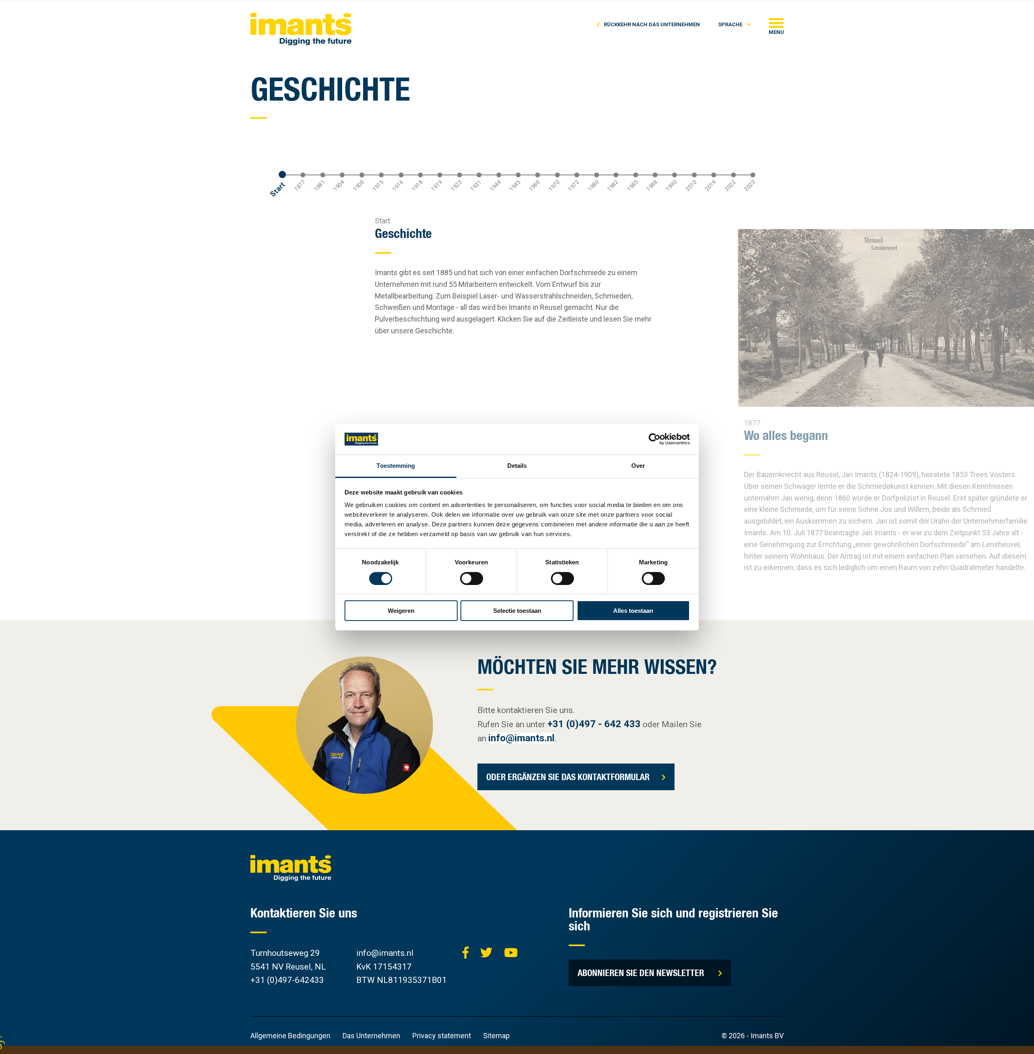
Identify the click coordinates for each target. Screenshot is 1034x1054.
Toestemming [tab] (395, 465)
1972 (573, 185)
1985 (632, 185)
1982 (612, 185)
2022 (730, 185)
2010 (691, 185)
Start (277, 189)
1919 (436, 185)
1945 (514, 185)
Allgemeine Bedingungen (290, 1035)
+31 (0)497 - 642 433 (594, 724)
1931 (476, 185)
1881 (319, 185)
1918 (417, 185)
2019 (710, 185)
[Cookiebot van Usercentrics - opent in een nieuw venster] (654, 439)
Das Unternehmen (371, 1035)
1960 (534, 185)
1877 (300, 185)
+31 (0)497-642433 (287, 980)
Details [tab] (517, 465)
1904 (339, 185)
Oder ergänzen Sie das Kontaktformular (567, 776)
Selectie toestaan (517, 610)
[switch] (471, 578)
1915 (378, 185)
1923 (456, 185)
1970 (554, 185)
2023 (749, 185)
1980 (593, 185)
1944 (495, 185)
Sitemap (496, 1035)
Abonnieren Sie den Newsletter (642, 972)
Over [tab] (638, 465)
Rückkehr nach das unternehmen (652, 24)
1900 (358, 185)
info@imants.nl (521, 738)
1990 (671, 185)
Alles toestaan (633, 610)
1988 (651, 185)
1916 (397, 185)
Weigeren (401, 610)
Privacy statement (441, 1035)
